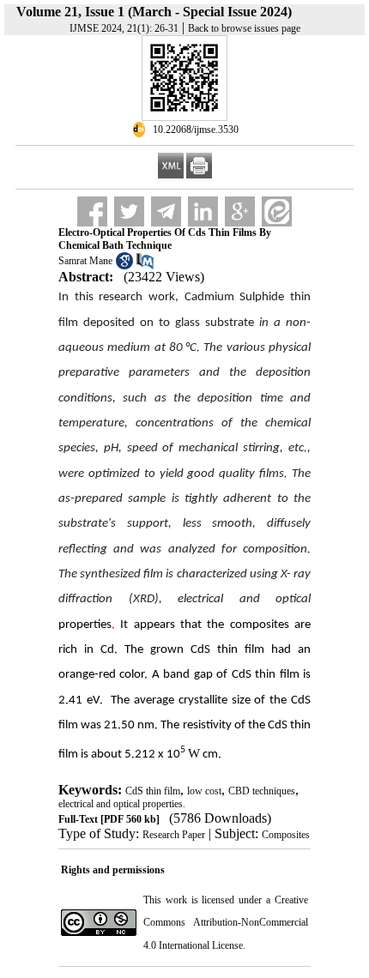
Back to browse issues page (244, 28)
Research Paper (173, 835)
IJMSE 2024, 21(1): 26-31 (124, 28)
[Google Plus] (240, 211)
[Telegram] (166, 211)
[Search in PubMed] (145, 266)
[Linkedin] (203, 211)
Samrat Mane (85, 261)
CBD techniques (261, 791)
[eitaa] (277, 211)
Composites (286, 835)
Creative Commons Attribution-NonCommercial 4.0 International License (225, 922)
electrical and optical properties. (121, 804)
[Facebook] (92, 211)
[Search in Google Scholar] (124, 266)
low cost (204, 791)
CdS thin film (152, 791)
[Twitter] (129, 211)
